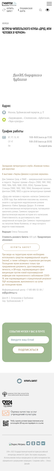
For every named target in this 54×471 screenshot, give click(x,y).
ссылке (40, 423)
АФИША (5, 23)
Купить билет (10, 10)
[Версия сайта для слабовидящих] (47, 9)
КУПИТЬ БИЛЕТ (30, 381)
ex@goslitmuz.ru (9, 292)
